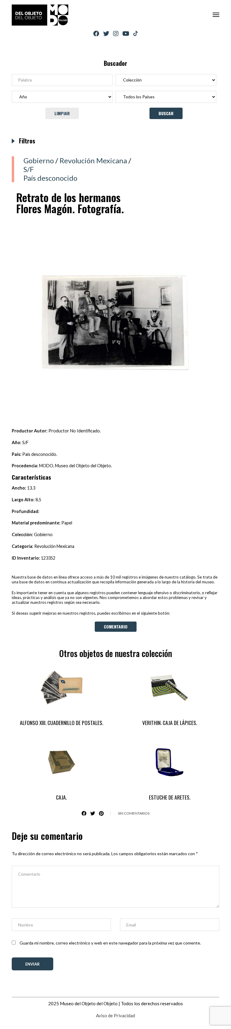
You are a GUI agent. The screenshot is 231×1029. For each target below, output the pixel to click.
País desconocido (50, 178)
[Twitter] (106, 33)
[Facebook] (96, 33)
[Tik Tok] (135, 33)
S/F (28, 169)
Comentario (116, 626)
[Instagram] (116, 33)
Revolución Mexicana (93, 160)
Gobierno (38, 160)
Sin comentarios (133, 813)
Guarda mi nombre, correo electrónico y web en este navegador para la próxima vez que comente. (110, 942)
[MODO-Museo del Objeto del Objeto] (40, 15)
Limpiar (62, 113)
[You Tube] (125, 33)
